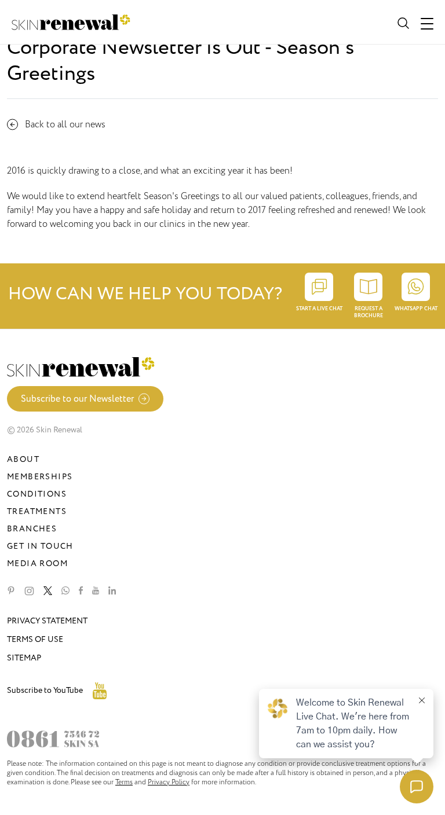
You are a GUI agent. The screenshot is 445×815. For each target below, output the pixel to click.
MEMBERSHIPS (39, 476)
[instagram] (29, 591)
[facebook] (81, 591)
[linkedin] (112, 591)
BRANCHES (32, 528)
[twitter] (47, 591)
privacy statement (47, 620)
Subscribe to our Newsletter (77, 398)
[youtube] (95, 591)
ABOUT (23, 459)
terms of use (35, 639)
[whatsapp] (65, 591)
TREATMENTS (37, 511)
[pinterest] (11, 591)
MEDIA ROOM (37, 563)
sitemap (24, 657)
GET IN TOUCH (40, 546)
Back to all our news (65, 124)
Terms (124, 782)
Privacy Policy (168, 782)
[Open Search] (402, 22)
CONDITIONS (37, 494)
